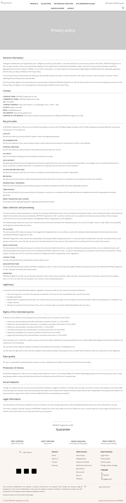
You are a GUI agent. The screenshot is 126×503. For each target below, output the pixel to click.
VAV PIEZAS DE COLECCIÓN (63, 4)
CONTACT (70, 8)
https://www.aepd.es (61, 351)
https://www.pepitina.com (23, 113)
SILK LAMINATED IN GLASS (85, 4)
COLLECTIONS (46, 4)
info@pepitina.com (14, 110)
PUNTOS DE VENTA (57, 8)
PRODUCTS (34, 4)
